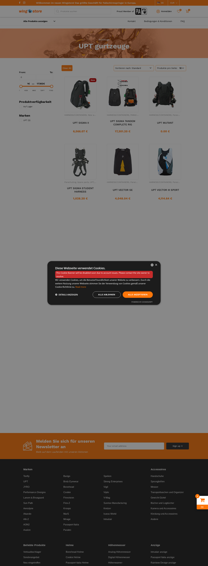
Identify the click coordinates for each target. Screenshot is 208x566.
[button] (66, 294)
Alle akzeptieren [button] (137, 294)
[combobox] (152, 265)
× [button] (156, 265)
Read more (80, 286)
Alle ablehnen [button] (106, 294)
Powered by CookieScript (142, 302)
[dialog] (104, 283)
